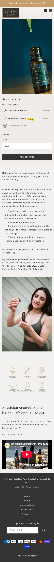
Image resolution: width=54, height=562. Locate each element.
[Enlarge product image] (27, 56)
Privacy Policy (27, 509)
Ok (43, 530)
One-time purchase (17, 110)
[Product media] (27, 314)
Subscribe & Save (21, 118)
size (4, 140)
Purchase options (10, 104)
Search (27, 496)
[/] (13, 13)
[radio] (5, 110)
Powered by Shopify (27, 555)
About (27, 500)
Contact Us (27, 514)
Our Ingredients (27, 505)
